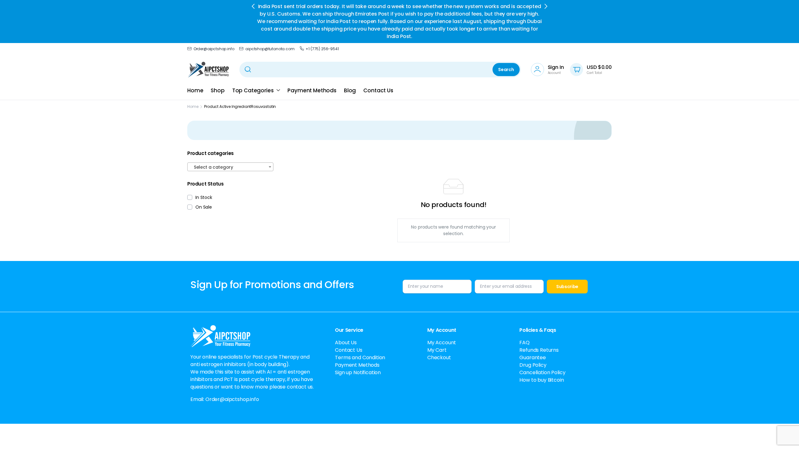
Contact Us (378, 90)
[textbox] (230, 167)
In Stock (203, 197)
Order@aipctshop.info (214, 48)
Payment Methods (311, 90)
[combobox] (230, 166)
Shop (217, 90)
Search (506, 69)
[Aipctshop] (208, 69)
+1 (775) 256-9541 (322, 48)
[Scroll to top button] (785, 435)
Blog (350, 90)
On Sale (203, 207)
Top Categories (253, 90)
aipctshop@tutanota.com (269, 48)
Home (195, 90)
